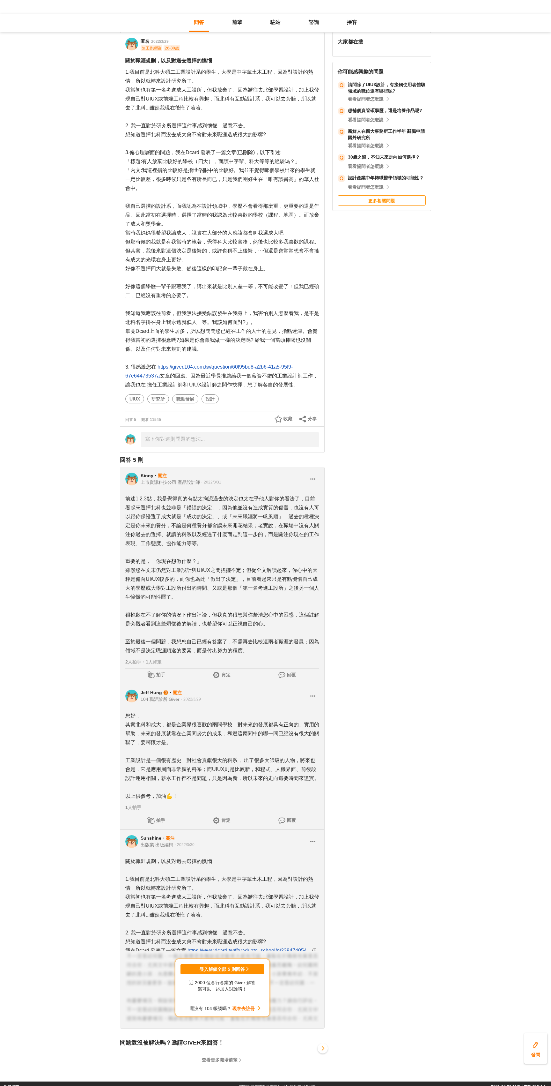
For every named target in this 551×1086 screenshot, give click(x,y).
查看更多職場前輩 (220, 1059)
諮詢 (314, 22)
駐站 (275, 22)
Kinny (147, 475)
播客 (352, 22)
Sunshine (151, 838)
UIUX (134, 398)
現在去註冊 (243, 1008)
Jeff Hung (151, 692)
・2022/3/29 (190, 699)
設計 (210, 398)
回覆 (291, 674)
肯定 (226, 674)
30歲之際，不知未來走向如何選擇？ (384, 157)
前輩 (237, 22)
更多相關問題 (381, 200)
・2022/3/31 (210, 482)
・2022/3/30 (184, 845)
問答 (199, 22)
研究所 (158, 398)
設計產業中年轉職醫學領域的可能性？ (386, 177)
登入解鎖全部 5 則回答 (222, 969)
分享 (312, 418)
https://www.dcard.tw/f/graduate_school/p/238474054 (247, 950)
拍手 (160, 674)
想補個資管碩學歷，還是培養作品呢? (385, 110)
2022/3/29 (160, 41)
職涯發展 (185, 398)
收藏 (287, 418)
